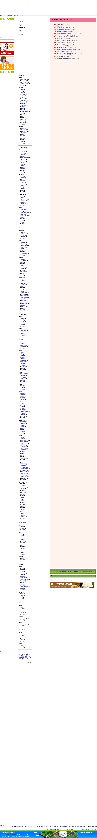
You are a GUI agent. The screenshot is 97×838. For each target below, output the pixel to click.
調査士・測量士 (24, 471)
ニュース (60, 571)
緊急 (22, 354)
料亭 (22, 139)
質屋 (22, 429)
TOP (1, 15)
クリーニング (24, 443)
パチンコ (23, 159)
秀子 (57, 26)
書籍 (22, 291)
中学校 (22, 408)
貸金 (22, 428)
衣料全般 (23, 242)
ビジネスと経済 (24, 656)
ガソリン (23, 289)
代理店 (22, 397)
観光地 (22, 170)
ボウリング (23, 177)
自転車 (22, 495)
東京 (34, 826)
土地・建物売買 (24, 586)
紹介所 (22, 506)
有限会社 (23, 375)
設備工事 (23, 577)
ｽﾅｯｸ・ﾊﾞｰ (23, 129)
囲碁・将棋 (23, 209)
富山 (64, 826)
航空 (22, 455)
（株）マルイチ (59, 42)
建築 (22, 569)
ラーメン (23, 94)
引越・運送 (23, 475)
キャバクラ (23, 132)
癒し (22, 333)
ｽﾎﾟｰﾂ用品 (23, 294)
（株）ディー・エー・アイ (62, 35)
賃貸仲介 (23, 588)
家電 (22, 500)
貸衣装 (22, 488)
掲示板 (73, 571)
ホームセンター (24, 235)
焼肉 (22, 92)
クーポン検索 (21, 34)
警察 (22, 437)
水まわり (23, 580)
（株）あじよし (59, 27)
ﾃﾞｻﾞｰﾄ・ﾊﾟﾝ (24, 82)
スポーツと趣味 (26, 659)
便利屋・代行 (24, 448)
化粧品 (22, 286)
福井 (70, 826)
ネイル (22, 323)
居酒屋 (22, 128)
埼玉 (41, 826)
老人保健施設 (24, 366)
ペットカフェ (24, 624)
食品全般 (23, 259)
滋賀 (93, 826)
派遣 (22, 507)
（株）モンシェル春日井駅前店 (63, 49)
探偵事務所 (23, 478)
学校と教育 (27, 657)
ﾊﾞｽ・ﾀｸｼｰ (23, 458)
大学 (22, 403)
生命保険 (23, 393)
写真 (22, 222)
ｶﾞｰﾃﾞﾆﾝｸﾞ (23, 302)
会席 (22, 141)
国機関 (22, 343)
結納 (22, 645)
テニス (22, 180)
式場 (22, 634)
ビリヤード (23, 179)
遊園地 (22, 162)
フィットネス (24, 182)
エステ (22, 321)
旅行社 (22, 202)
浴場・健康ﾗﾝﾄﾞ (24, 157)
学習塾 (22, 413)
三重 (81, 826)
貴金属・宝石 (24, 303)
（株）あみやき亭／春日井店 (62, 29)
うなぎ (22, 113)
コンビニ (23, 236)
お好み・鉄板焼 (24, 111)
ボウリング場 (24, 153)
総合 (22, 352)
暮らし (27, 654)
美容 (22, 607)
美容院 (22, 318)
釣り (22, 218)
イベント (55, 571)
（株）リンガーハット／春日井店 (63, 55)
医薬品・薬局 (24, 284)
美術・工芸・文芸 (25, 215)
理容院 (22, 320)
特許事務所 (23, 465)
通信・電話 (23, 441)
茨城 (47, 826)
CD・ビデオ (24, 487)
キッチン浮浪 (59, 24)
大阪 (84, 826)
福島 (31, 826)
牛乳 (22, 270)
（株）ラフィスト (60, 51)
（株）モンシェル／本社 (61, 47)
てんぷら (23, 121)
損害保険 (23, 394)
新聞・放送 (23, 445)
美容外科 (23, 324)
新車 (22, 526)
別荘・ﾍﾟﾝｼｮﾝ (24, 199)
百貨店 (22, 232)
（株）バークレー (60, 38)
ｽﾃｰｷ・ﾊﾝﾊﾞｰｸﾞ (24, 100)
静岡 (78, 826)
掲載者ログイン (93, 829)
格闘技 (22, 188)
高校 (22, 406)
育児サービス (24, 449)
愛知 (73, 826)
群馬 (50, 826)
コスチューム (24, 618)
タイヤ (22, 541)
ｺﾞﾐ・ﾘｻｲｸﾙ (24, 446)
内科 (22, 357)
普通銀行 (23, 421)
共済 (22, 396)
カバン (22, 250)
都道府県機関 (24, 345)
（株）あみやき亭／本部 (61, 31)
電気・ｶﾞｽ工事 (24, 579)
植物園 (22, 167)
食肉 (22, 262)
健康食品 (23, 305)
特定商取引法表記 (51, 829)
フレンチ (23, 106)
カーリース (23, 485)
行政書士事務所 (24, 468)
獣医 (22, 368)
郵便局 (22, 426)
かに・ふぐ (23, 119)
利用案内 (58, 829)
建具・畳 (23, 595)
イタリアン (23, 105)
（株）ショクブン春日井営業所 (63, 33)
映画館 (22, 156)
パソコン (23, 494)
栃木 (53, 826)
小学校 (22, 409)
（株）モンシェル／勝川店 (62, 45)
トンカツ (23, 98)
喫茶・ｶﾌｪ (23, 79)
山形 (28, 826)
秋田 (26, 826)
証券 (22, 425)
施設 (22, 513)
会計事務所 (23, 470)
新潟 (58, 826)
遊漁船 (22, 168)
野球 (22, 185)
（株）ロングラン (60, 56)
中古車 (22, 528)
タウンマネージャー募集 (79, 829)
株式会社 (23, 373)
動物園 (22, 165)
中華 (22, 103)
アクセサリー (24, 253)
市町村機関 (23, 346)
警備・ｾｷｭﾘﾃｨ (24, 473)
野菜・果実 (23, 267)
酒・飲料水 (23, 260)
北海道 (13, 826)
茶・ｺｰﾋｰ (23, 271)
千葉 (44, 826)
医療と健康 (22, 657)
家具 (22, 593)
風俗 (22, 134)
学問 (19, 660)
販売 (22, 534)
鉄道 (22, 456)
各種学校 (23, 414)
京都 (90, 826)
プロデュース (24, 516)
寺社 (22, 387)
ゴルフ (22, 176)
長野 (61, 826)
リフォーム (23, 573)
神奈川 (37, 826)
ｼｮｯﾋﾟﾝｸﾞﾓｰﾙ (24, 233)
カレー (22, 97)
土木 (22, 571)
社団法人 (23, 378)
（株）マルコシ (59, 44)
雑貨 (22, 251)
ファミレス (23, 101)
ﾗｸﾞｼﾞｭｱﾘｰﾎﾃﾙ (24, 200)
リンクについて (64, 829)
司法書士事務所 (24, 467)
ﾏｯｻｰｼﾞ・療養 (24, 332)
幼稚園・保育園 (24, 411)
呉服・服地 (23, 244)
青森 (17, 826)
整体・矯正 (23, 330)
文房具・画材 (24, 292)
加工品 (22, 273)
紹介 (22, 639)
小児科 (22, 365)
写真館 (68, 571)
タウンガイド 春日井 (11, 834)
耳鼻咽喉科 (23, 360)
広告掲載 (71, 829)
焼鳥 (22, 108)
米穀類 (22, 268)
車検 (22, 552)
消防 (22, 438)
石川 (67, 826)
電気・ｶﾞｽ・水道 (25, 440)
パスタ (22, 122)
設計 (22, 568)
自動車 (22, 497)
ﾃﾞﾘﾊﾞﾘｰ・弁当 (24, 83)
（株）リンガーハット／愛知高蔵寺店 (64, 53)
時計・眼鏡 (23, 300)
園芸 (22, 220)
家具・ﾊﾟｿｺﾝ (24, 279)
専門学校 (23, 405)
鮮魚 (22, 263)
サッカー (23, 187)
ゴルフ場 (23, 154)
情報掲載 (87, 829)
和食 (22, 89)
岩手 (23, 826)
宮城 (20, 826)
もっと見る (29, 662)
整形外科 (23, 355)
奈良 (96, 826)
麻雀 (22, 211)
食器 (22, 597)
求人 (71, 571)
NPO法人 (23, 377)
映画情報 (64, 571)
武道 (22, 190)
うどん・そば (24, 95)
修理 (22, 546)
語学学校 (23, 416)
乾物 (22, 265)
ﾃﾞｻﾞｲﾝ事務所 (24, 476)
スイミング (23, 184)
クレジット (23, 431)
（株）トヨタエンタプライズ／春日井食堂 (65, 36)
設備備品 (23, 576)
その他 (22, 85)
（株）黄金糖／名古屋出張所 (62, 58)
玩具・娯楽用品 (24, 295)
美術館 (22, 164)
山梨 (55, 826)
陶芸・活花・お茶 (25, 212)
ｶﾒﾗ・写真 (23, 299)
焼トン (22, 109)
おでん (22, 114)
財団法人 (23, 380)
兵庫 (87, 826)
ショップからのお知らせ (87, 571)
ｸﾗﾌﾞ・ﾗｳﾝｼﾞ (24, 131)
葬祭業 (22, 515)
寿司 (22, 91)
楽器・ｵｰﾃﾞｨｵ (24, 297)
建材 (22, 574)
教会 (22, 385)
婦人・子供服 (24, 247)
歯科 (22, 358)
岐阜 (76, 826)
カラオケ (23, 151)
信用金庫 (23, 423)
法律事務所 (23, 464)
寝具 (22, 287)
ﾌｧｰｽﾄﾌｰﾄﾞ (23, 80)
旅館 (22, 197)
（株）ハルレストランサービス (63, 40)
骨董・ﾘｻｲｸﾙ (24, 306)
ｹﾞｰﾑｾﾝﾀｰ (23, 161)
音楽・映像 (23, 214)
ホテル (22, 196)
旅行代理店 (23, 203)
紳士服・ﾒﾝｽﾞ (24, 245)
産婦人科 (23, 361)
